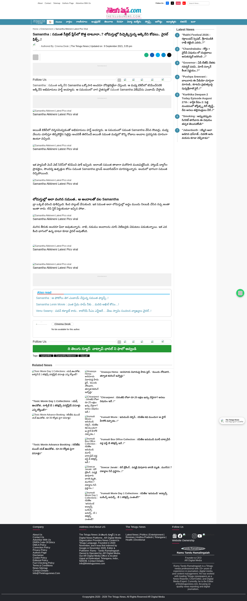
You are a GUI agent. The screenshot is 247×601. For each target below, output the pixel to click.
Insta (178, 3)
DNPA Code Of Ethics (44, 542)
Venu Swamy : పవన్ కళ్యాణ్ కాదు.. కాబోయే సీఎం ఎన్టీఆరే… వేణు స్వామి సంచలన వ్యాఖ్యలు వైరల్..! (92, 310)
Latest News (185, 29)
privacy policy (40, 550)
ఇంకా (193, 21)
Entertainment (46, 29)
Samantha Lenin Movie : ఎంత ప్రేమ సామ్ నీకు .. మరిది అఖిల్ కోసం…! (76, 304)
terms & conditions (43, 565)
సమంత (114, 89)
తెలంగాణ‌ (108, 21)
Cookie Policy (40, 558)
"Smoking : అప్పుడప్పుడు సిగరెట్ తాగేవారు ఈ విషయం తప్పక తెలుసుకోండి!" (197, 120)
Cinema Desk (62, 46)
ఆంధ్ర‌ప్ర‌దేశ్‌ (95, 21)
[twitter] (135, 79)
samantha (46, 355)
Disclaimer (38, 555)
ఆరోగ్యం (158, 21)
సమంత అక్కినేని (57, 85)
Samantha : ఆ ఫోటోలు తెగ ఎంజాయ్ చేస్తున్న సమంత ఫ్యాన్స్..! (71, 298)
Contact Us (38, 537)
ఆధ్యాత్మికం (171, 21)
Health (129, 540)
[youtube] (155, 79)
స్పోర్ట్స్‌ (148, 21)
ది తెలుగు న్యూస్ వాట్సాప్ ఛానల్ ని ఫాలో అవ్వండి (102, 349)
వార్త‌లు (69, 21)
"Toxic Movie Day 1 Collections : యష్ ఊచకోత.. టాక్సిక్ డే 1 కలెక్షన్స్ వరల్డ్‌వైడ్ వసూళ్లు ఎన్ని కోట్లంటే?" (56, 405)
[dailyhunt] (208, 536)
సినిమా (120, 21)
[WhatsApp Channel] (240, 293)
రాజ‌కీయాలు (81, 21)
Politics (143, 534)
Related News (42, 365)
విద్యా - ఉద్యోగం (134, 21)
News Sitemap (40, 568)
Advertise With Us (83, 3)
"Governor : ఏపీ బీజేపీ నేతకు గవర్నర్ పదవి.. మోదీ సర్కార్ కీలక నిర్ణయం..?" (198, 66)
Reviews (130, 537)
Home (59, 22)
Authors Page (68, 3)
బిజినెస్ (183, 21)
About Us (37, 534)
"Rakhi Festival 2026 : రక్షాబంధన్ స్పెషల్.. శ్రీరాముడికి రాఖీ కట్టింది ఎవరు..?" (197, 38)
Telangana (160, 537)
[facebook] (126, 79)
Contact (48, 3)
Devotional (139, 540)
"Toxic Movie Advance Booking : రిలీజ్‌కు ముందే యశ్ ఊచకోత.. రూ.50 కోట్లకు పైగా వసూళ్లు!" (56, 449)
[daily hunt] (166, 79)
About (40, 3)
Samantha (39, 85)
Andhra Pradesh (144, 537)
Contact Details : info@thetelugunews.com (46, 571)
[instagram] (144, 79)
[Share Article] (146, 55)
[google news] (119, 79)
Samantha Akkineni (66, 355)
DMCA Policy (39, 545)
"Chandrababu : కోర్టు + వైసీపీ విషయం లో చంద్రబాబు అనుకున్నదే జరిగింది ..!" (197, 52)
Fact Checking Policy (43, 563)
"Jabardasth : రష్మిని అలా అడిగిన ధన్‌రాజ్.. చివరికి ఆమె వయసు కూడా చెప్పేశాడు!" (197, 134)
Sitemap (56, 3)
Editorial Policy (40, 560)
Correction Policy (41, 547)
